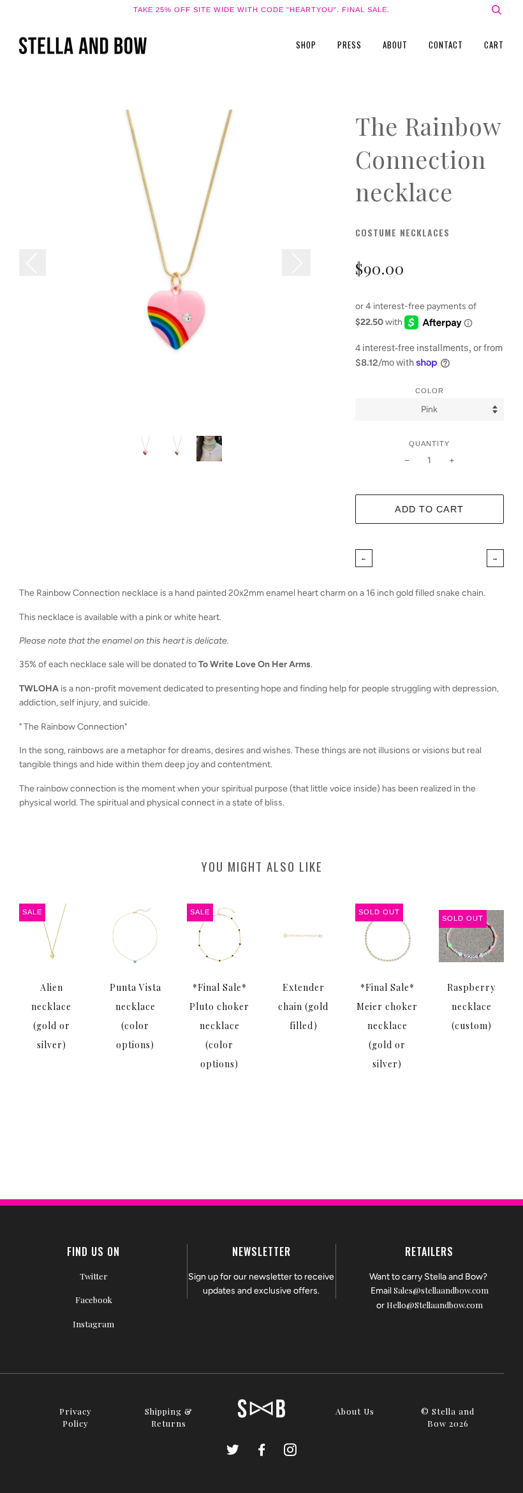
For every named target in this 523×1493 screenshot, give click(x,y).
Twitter (94, 1276)
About (395, 44)
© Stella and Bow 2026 (448, 1417)
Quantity (429, 443)
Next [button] (296, 262)
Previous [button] (39, 262)
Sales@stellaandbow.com (441, 1290)
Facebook (93, 1299)
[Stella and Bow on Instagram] (290, 1451)
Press (349, 44)
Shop (306, 44)
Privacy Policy (75, 1417)
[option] (177, 268)
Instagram (93, 1323)
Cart (494, 44)
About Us (354, 1411)
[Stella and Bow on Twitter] (233, 1451)
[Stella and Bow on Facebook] (262, 1451)
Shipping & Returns (169, 1417)
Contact (446, 44)
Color (429, 390)
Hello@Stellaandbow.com (435, 1304)
